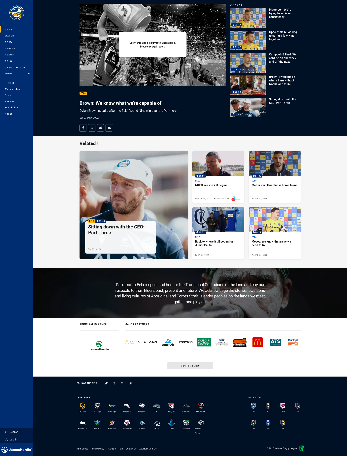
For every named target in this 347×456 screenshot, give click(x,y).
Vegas (8, 113)
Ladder (10, 48)
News (9, 29)
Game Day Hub (15, 67)
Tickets (9, 82)
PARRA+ (9, 101)
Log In (14, 439)
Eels (83, 93)
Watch (9, 35)
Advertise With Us (148, 448)
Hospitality (11, 107)
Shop (8, 95)
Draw (9, 42)
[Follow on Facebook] (114, 383)
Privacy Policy (97, 448)
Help (121, 448)
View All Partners (190, 365)
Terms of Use (81, 448)
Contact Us (131, 448)
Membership (12, 89)
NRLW (8, 61)
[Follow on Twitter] (122, 383)
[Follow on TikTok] (106, 383)
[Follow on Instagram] (130, 383)
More (9, 73)
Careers (112, 448)
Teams (9, 54)
